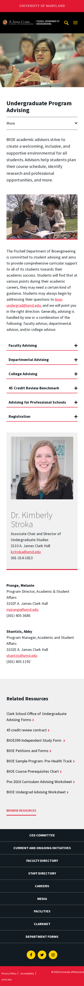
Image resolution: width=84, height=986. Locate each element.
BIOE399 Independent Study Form (34, 740)
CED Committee (42, 835)
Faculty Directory (42, 860)
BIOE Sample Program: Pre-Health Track (39, 760)
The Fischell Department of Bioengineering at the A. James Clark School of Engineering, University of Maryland (30, 16)
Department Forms (42, 936)
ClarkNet (42, 924)
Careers (42, 886)
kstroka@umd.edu (26, 551)
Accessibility (27, 973)
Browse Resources (21, 810)
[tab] (42, 343)
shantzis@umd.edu (21, 655)
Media (42, 898)
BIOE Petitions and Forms (27, 750)
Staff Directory (42, 873)
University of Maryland (42, 6)
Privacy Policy (9, 973)
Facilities (42, 911)
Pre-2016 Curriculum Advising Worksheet (39, 781)
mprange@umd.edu (22, 609)
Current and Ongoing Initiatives (42, 848)
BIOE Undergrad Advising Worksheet (36, 791)
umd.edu (7, 979)
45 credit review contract (26, 730)
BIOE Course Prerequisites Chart (32, 771)
